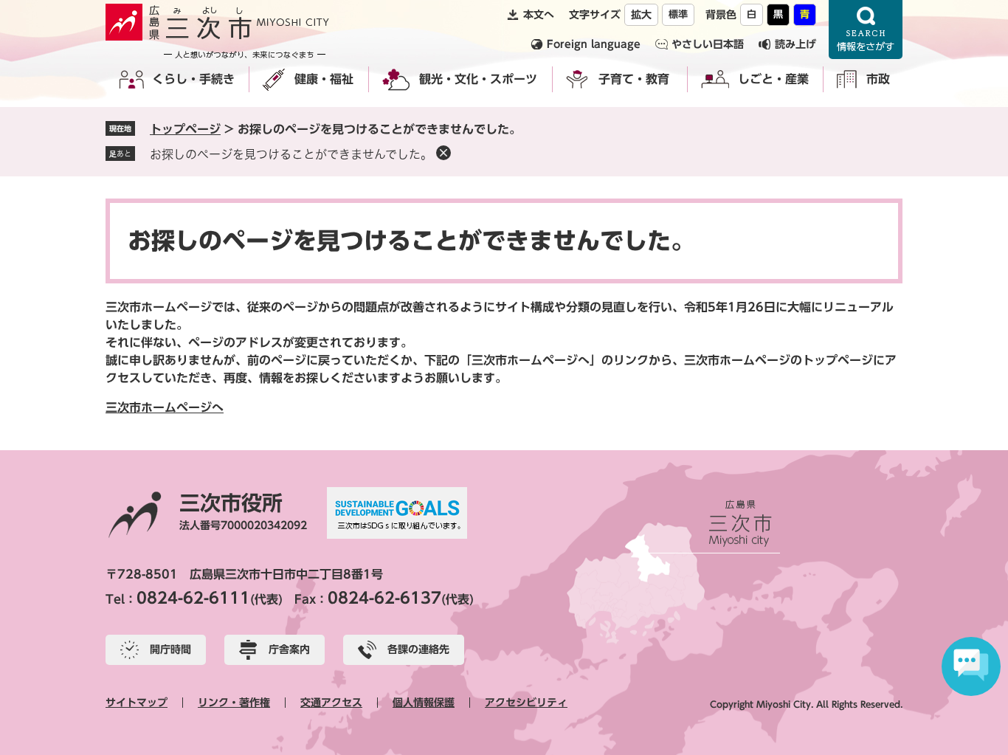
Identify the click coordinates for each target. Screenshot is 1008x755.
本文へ (538, 15)
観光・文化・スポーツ (478, 79)
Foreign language (594, 44)
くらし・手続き (193, 79)
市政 (878, 79)
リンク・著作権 (234, 702)
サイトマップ (137, 702)
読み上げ (795, 44)
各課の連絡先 (418, 649)
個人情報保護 (424, 702)
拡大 (641, 15)
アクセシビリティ (526, 702)
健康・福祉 (323, 79)
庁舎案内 (289, 649)
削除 (443, 152)
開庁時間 (170, 649)
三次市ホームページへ (165, 407)
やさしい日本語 (708, 44)
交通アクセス (331, 702)
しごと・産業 (773, 79)
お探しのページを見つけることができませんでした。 (291, 154)
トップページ (185, 129)
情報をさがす (865, 29)
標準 (678, 14)
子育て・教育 (633, 79)
